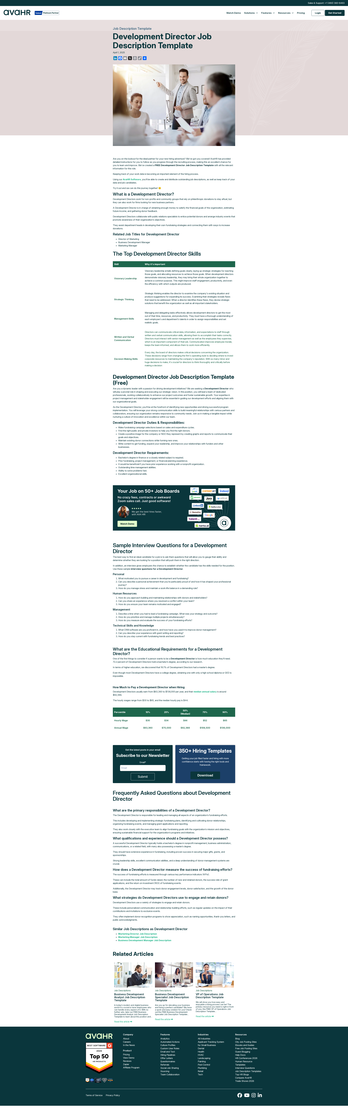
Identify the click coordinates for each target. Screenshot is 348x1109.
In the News (129, 1045)
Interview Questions (245, 1068)
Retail (200, 1071)
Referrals (164, 1064)
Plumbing (202, 1068)
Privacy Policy (113, 1095)
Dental (201, 1048)
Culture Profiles (167, 1045)
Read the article (122, 1021)
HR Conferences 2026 (246, 1058)
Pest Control (204, 1064)
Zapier (126, 1064)
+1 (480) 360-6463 (335, 3)
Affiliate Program (131, 1067)
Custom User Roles (169, 1048)
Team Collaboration (170, 1074)
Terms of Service (94, 1095)
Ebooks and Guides (244, 1045)
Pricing (301, 13)
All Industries (204, 1038)
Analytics (165, 1038)
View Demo (128, 1057)
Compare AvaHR (243, 1077)
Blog (237, 1038)
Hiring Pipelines (167, 1055)
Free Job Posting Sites (246, 1048)
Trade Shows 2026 (244, 1081)
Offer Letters (166, 1058)
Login (318, 13)
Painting (202, 1061)
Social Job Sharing (169, 1068)
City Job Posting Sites (246, 1042)
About (126, 1038)
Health (201, 1051)
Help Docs (240, 1055)
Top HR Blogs (242, 1074)
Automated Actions (170, 1042)
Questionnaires (167, 1061)
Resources (284, 13)
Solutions (249, 13)
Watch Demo (233, 13)
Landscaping (204, 1058)
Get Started (334, 13)
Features (266, 13)
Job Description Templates (248, 1071)
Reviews (127, 1061)
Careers (127, 1042)
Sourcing (164, 1071)
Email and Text (167, 1051)
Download (205, 775)
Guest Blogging (242, 1051)
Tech (200, 1074)
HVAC (201, 1055)
